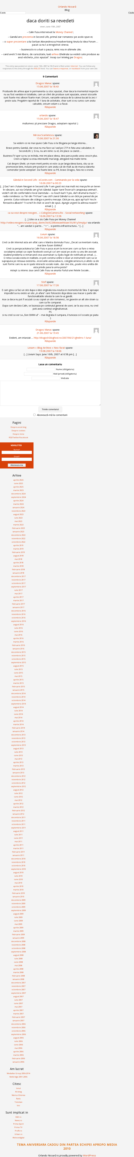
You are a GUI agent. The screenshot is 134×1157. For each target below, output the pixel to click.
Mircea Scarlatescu (43, 135)
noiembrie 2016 (18, 614)
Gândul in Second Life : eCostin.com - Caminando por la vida (46, 179)
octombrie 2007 (18, 989)
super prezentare (16, 41)
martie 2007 (18, 1013)
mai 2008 (18, 965)
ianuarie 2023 (18, 531)
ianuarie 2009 (18, 938)
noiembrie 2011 (18, 821)
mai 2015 (18, 676)
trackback (76, 68)
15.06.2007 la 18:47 (48, 118)
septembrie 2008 (18, 951)
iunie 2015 (18, 672)
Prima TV (18, 1127)
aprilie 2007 (18, 1010)
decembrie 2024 (18, 493)
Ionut (18, 1088)
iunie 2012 (18, 796)
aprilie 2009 (18, 927)
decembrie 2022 (18, 535)
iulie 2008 (18, 958)
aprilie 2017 (18, 597)
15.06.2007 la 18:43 (48, 86)
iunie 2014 (18, 714)
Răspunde (50, 107)
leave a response (60, 68)
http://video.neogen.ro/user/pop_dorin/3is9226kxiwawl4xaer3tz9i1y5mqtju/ (44, 222)
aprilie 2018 (18, 562)
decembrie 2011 (18, 817)
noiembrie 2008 (18, 945)
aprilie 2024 (18, 500)
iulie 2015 (18, 669)
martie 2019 (18, 549)
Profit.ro (18, 1130)
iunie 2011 (18, 838)
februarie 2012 (18, 810)
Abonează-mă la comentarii (52, 414)
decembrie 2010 (18, 858)
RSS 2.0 (37, 68)
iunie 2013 (18, 755)
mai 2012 (18, 800)
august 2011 (18, 831)
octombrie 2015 (18, 659)
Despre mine (18, 434)
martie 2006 (18, 1055)
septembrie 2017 (18, 586)
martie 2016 (18, 641)
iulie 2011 (18, 834)
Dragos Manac (44, 83)
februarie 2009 (18, 934)
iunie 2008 (18, 962)
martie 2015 (18, 683)
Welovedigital (18, 1137)
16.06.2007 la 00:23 (50, 183)
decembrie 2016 (18, 610)
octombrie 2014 (18, 700)
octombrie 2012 (18, 783)
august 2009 (18, 914)
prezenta (28, 36)
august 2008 (18, 955)
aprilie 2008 (18, 969)
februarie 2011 (18, 852)
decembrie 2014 (18, 693)
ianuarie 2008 (18, 979)
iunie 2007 (18, 1003)
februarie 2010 (18, 893)
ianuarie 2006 (18, 1062)
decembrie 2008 (18, 941)
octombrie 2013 (18, 741)
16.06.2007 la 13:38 (50, 216)
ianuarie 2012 (18, 814)
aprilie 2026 (18, 480)
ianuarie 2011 (18, 855)
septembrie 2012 (18, 786)
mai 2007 (18, 1006)
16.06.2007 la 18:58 (48, 237)
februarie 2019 (18, 552)
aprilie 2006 (18, 1051)
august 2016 (18, 624)
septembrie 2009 (18, 910)
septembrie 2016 (18, 621)
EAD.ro (18, 1117)
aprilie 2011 (18, 845)
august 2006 (18, 1037)
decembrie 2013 (18, 734)
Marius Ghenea (18, 1095)
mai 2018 (18, 559)
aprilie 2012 (18, 803)
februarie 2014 (18, 728)
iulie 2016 (18, 628)
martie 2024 (18, 504)
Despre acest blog (18, 427)
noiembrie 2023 (18, 511)
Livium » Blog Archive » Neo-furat (46, 347)
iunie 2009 (18, 920)
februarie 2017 (18, 604)
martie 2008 (18, 972)
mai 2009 (18, 924)
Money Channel (64, 32)
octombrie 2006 (18, 1031)
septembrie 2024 (18, 497)
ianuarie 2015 (18, 690)
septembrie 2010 (18, 869)
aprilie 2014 (18, 721)
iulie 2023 (18, 518)
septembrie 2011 (18, 827)
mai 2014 (18, 717)
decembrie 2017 (18, 576)
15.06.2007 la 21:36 (48, 138)
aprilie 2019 (18, 545)
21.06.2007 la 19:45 (48, 333)
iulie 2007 (18, 1000)
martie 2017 (18, 600)
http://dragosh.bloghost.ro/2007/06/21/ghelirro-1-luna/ (62, 337)
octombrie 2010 (18, 865)
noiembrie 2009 (18, 903)
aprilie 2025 (18, 487)
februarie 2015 (18, 686)
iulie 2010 (18, 876)
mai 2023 (18, 521)
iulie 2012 (18, 793)
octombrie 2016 (18, 617)
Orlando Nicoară (67, 6)
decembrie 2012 (18, 776)
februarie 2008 (18, 975)
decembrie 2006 (18, 1024)
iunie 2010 (18, 879)
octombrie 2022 (18, 542)
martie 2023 (18, 524)
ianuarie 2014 (18, 731)
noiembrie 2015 (18, 655)
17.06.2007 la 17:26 (48, 285)
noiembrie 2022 (18, 538)
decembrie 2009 (18, 900)
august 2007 (18, 996)
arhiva (55, 54)
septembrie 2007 (18, 993)
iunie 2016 (18, 631)
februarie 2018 (18, 569)
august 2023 (18, 514)
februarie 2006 (18, 1058)
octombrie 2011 (18, 824)
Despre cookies (18, 430)
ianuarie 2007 (18, 1020)
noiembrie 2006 (18, 1027)
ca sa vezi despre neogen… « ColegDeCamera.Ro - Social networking (46, 212)
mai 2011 (18, 841)
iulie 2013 (18, 752)
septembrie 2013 (18, 745)
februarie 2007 (18, 1017)
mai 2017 (18, 593)
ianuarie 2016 (18, 648)
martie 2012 (18, 807)
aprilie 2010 (18, 886)
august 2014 (18, 707)
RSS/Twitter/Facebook (18, 437)
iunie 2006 (18, 1044)
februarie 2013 (18, 769)
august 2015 (18, 666)
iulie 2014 (18, 710)
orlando (43, 115)
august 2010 (18, 872)
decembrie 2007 (18, 982)
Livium (43, 234)
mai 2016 (18, 635)
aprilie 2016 (18, 638)
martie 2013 (18, 765)
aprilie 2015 (18, 679)
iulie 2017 (18, 590)
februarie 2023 (18, 528)
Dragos (78, 57)
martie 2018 (18, 566)
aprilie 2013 (18, 762)
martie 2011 (18, 848)
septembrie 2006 (18, 1034)
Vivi (18, 1105)
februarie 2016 (18, 645)
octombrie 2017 (18, 583)
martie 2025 (18, 490)
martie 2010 (18, 889)
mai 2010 (18, 883)
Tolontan (18, 1102)
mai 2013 (18, 759)
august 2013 (18, 748)
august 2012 (18, 790)
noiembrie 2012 (18, 779)
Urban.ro (18, 1134)
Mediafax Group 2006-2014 (18, 1073)
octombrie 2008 (18, 948)
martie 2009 (18, 931)
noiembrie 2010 (18, 862)
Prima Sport (18, 1124)
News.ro (18, 1120)
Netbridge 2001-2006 (18, 1077)
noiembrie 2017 (18, 579)
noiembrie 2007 (18, 986)
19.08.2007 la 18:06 (50, 351)
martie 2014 (18, 724)
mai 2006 (18, 1048)
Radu (18, 1098)
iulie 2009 (18, 917)
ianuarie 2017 (18, 607)
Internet (74, 66)
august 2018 (18, 555)
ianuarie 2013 (18, 772)
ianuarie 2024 (18, 507)
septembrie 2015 (18, 662)
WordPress (89, 1155)
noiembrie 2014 (18, 697)
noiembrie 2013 (18, 738)
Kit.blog (18, 1091)
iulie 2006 (18, 1041)
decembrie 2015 (18, 652)
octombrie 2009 (18, 907)
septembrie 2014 (18, 703)
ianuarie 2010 (18, 896)
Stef (43, 282)
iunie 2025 (18, 483)
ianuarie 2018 (18, 573)
